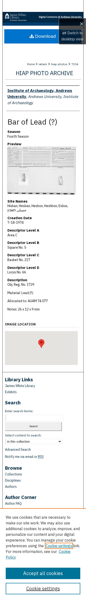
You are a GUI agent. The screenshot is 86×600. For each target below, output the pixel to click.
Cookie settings (59, 545)
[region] (43, 554)
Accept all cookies (43, 573)
